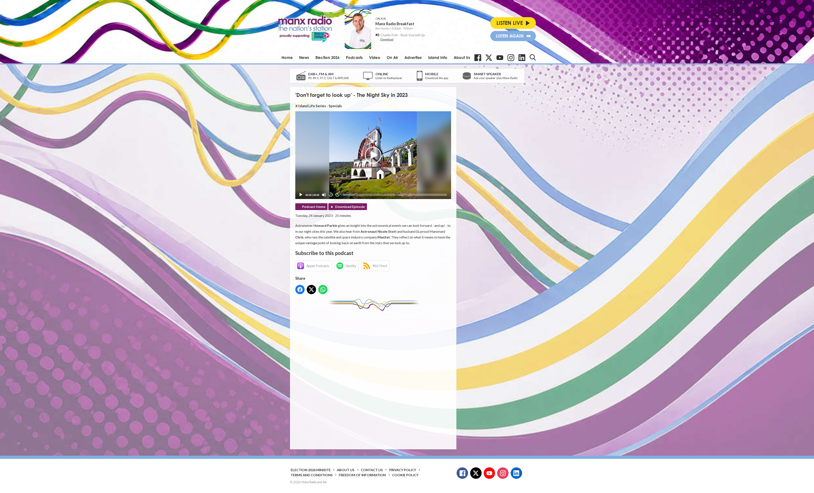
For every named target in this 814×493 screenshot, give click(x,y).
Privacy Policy (402, 470)
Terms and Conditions (312, 475)
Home (287, 57)
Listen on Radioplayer (388, 78)
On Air (392, 57)
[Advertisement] (374, 377)
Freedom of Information (362, 475)
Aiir (325, 482)
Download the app (436, 78)
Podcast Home (313, 207)
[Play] (301, 195)
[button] (373, 155)
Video (374, 57)
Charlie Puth (389, 35)
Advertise (413, 57)
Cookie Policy (405, 475)
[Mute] (324, 195)
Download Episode (350, 207)
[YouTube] (499, 57)
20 (331, 195)
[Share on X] (311, 289)
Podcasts (354, 57)
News (304, 57)
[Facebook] (477, 57)
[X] (488, 57)
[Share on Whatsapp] (323, 289)
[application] (373, 155)
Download (387, 39)
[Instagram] (510, 57)
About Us (462, 57)
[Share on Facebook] (300, 289)
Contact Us (372, 470)
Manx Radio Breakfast (394, 23)
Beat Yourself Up (412, 35)
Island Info (437, 57)
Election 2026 (327, 57)
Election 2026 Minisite (311, 470)
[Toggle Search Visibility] (533, 57)
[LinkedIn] (522, 57)
